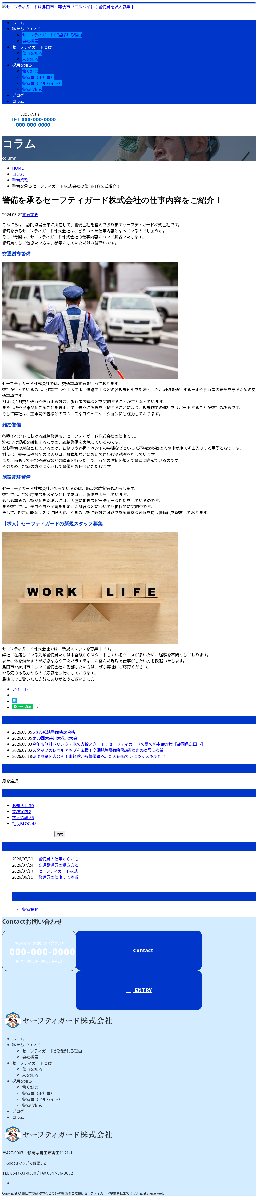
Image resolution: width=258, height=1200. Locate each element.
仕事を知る (32, 53)
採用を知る (22, 65)
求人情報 (23, 817)
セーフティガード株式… (60, 871)
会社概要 (30, 41)
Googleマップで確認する (26, 1163)
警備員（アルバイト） (42, 83)
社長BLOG (24, 823)
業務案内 (21, 811)
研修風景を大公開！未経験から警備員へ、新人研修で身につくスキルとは (98, 756)
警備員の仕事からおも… (60, 859)
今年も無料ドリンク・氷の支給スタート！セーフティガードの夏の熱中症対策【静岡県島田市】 (118, 744)
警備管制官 (32, 89)
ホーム (18, 23)
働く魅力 (30, 71)
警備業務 (20, 180)
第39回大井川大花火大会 (54, 738)
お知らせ (23, 805)
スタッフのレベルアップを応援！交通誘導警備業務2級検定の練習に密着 (98, 750)
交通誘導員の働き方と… (60, 865)
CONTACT (19, 131)
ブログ (18, 95)
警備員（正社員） (38, 77)
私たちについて (26, 29)
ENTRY (142, 990)
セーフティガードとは (32, 47)
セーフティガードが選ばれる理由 (52, 35)
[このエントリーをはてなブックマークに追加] (14, 701)
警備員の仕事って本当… (60, 877)
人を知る (30, 59)
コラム (18, 101)
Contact (142, 950)
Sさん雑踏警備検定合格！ (55, 732)
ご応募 (125, 667)
